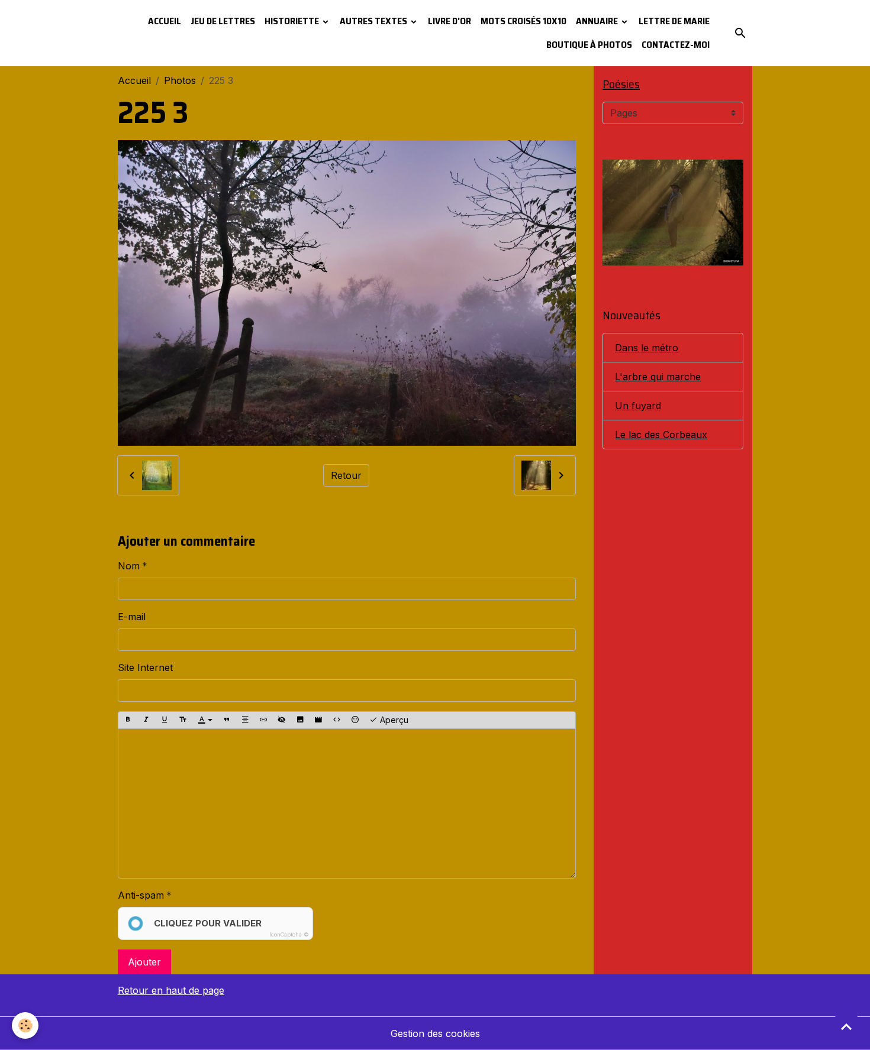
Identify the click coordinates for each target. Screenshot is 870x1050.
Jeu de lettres (223, 21)
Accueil (164, 21)
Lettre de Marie (674, 21)
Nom (129, 566)
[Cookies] (25, 1025)
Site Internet (145, 667)
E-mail (132, 617)
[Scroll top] (846, 1026)
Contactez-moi (676, 44)
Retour (346, 475)
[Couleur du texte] (205, 720)
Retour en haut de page (171, 990)
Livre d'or (449, 21)
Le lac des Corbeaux (661, 434)
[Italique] (146, 720)
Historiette (293, 21)
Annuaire (598, 21)
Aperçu (393, 720)
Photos (180, 80)
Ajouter (144, 962)
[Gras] (127, 720)
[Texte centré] (245, 720)
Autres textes (374, 21)
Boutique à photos (589, 44)
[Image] (300, 720)
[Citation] (226, 720)
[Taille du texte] (182, 720)
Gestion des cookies (435, 1033)
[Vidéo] (318, 720)
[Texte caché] (281, 720)
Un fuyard (638, 405)
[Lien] (263, 720)
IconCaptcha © (289, 934)
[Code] (336, 720)
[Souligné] (164, 720)
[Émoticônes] (355, 720)
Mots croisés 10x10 (523, 21)
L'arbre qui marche (658, 377)
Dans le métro (646, 348)
